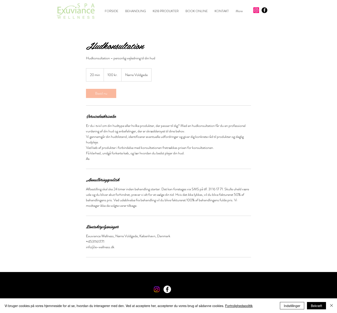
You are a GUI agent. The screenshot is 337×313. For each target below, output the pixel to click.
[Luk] (331, 305)
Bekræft (316, 305)
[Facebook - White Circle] (167, 289)
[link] (101, 93)
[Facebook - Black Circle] (264, 10)
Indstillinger (292, 305)
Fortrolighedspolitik (239, 305)
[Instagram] (256, 10)
